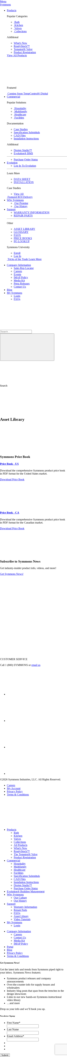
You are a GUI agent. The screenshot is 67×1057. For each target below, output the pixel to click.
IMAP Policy (21, 277)
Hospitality (20, 863)
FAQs (17, 299)
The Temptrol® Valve (25, 854)
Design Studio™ (23, 885)
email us (35, 665)
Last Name (13, 1029)
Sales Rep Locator (24, 268)
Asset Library (21, 916)
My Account (13, 788)
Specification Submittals (27, 876)
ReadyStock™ (22, 851)
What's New (20, 848)
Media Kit (19, 280)
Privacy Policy (15, 791)
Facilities (18, 872)
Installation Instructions (26, 882)
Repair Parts (20, 910)
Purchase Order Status (26, 888)
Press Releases (22, 283)
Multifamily (20, 866)
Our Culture (20, 897)
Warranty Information (25, 906)
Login (17, 295)
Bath (16, 832)
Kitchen (18, 835)
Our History (20, 900)
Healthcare (19, 869)
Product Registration (25, 857)
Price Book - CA (9, 512)
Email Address (15, 1036)
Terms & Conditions (18, 794)
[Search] (27, 347)
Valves (17, 838)
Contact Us (20, 286)
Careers (18, 271)
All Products (20, 845)
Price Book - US (9, 463)
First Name (13, 1022)
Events (17, 274)
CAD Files (20, 879)
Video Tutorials (22, 919)
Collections (20, 842)
